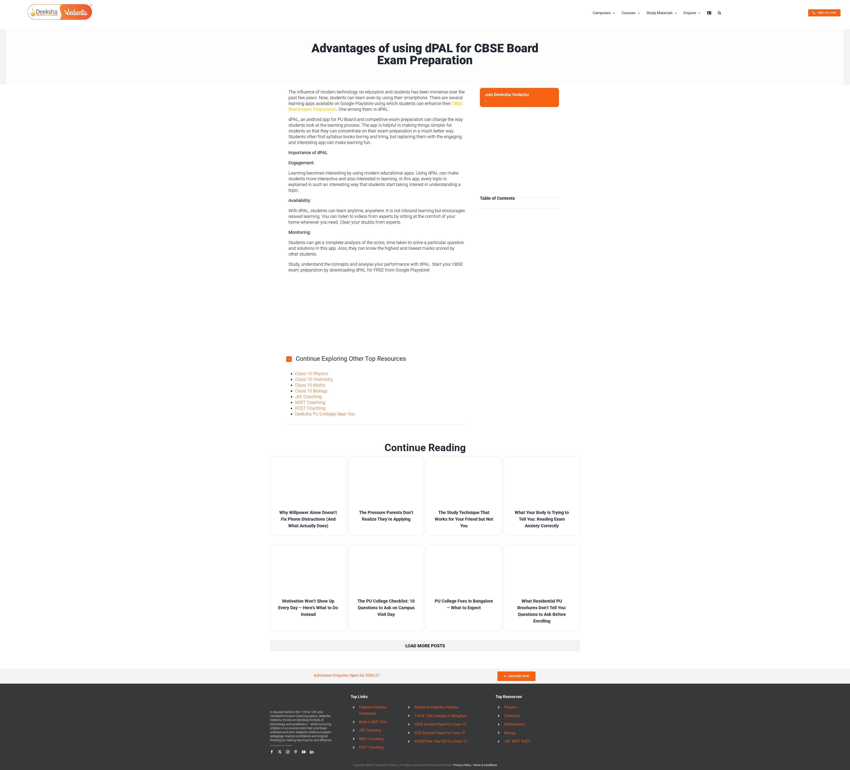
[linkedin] (311, 752)
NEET (516, 741)
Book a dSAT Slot (372, 722)
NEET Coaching (310, 402)
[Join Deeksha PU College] (519, 97)
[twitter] (280, 752)
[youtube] (303, 752)
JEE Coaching (308, 396)
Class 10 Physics (311, 373)
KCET (526, 741)
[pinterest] (296, 752)
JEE (507, 741)
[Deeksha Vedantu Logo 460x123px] (60, 5)
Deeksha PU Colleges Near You (325, 414)
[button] (719, 12)
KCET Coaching (310, 408)
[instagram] (288, 752)
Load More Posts (425, 645)
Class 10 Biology (311, 391)
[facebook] (272, 752)
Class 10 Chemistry (314, 379)
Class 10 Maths (310, 385)
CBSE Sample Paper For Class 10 (440, 724)
